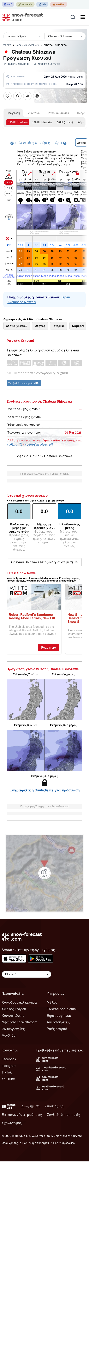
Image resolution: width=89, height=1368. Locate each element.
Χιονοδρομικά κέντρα (19, 1002)
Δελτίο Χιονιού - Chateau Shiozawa (44, 456)
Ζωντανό (34, 113)
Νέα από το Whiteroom (19, 1022)
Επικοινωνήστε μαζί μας (22, 1114)
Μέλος (52, 1002)
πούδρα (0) (14, 444)
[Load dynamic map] (44, 873)
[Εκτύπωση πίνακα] (37, 96)
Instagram (9, 1065)
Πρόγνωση (13, 113)
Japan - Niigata (27, 45)
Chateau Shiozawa (55, 45)
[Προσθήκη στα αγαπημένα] (7, 96)
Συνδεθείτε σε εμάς (63, 1114)
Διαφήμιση (30, 1106)
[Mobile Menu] (83, 17)
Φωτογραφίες (13, 1028)
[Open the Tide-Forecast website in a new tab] (42, 4)
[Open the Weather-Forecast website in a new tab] (58, 4)
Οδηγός (40, 326)
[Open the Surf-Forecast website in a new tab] (8, 4)
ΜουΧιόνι (9, 1035)
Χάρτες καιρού (14, 1008)
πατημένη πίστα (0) (39, 444)
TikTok (7, 1072)
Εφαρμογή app (59, 1015)
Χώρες (7, 45)
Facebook (9, 1059)
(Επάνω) (18, 122)
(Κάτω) (65, 122)
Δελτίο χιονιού (16, 326)
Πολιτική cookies (64, 1143)
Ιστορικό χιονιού (58, 113)
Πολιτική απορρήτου (36, 1143)
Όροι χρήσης (10, 1143)
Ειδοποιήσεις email (62, 1008)
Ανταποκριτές (58, 1022)
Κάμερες (78, 326)
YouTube (8, 1078)
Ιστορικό (59, 326)
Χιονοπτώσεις (13, 1015)
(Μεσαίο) (42, 122)
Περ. (9, 218)
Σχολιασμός (12, 1122)
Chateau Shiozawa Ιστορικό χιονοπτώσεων (44, 562)
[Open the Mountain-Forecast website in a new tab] (25, 4)
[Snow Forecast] (21, 17)
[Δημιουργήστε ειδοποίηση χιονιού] (17, 96)
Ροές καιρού (57, 1028)
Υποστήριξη (54, 1106)
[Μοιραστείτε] (27, 96)
